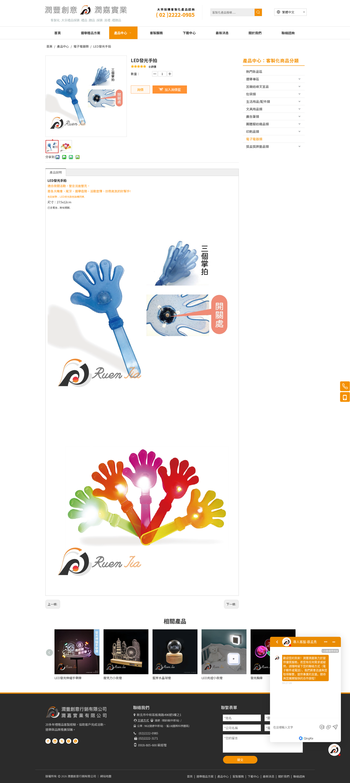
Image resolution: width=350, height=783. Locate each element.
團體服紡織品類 (257, 123)
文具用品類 (254, 109)
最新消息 (268, 776)
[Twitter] (61, 741)
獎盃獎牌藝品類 (257, 146)
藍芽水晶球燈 (113, 678)
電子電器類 (254, 138)
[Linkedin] (55, 741)
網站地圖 (105, 776)
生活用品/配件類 (258, 101)
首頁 (190, 776)
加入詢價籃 (173, 89)
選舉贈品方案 (204, 776)
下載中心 (253, 776)
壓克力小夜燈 (63, 678)
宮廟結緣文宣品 (257, 86)
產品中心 (223, 776)
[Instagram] (68, 741)
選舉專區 (252, 79)
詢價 (140, 89)
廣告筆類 (252, 116)
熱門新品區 (254, 71)
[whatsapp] (75, 741)
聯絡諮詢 (299, 776)
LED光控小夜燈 (163, 678)
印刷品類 (252, 131)
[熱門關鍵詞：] (258, 12)
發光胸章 (208, 678)
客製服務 (238, 776)
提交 (240, 759)
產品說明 (56, 172)
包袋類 (251, 94)
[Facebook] (48, 741)
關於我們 (283, 776)
